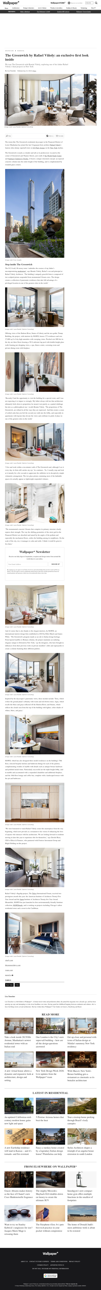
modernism (22, 271)
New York (53, 148)
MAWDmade (18, 905)
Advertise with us (57, 1265)
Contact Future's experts (39, 1261)
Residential (20, 50)
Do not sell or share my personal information (50, 1268)
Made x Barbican (25, 12)
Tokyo (34, 893)
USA (17, 985)
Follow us (51, 136)
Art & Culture (42, 8)
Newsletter (60, 136)
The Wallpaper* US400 (43, 12)
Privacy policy (74, 1261)
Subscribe (88, 2)
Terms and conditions (59, 1261)
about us (24, 1261)
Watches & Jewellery (56, 8)
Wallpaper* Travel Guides (83, 12)
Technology (84, 8)
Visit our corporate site (71, 1284)
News (34, 71)
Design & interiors (28, 8)
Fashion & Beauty (71, 8)
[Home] (6, 8)
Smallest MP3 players (63, 12)
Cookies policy (43, 1265)
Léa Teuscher (11, 71)
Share (9, 136)
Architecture (15, 8)
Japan (22, 899)
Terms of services (29, 570)
